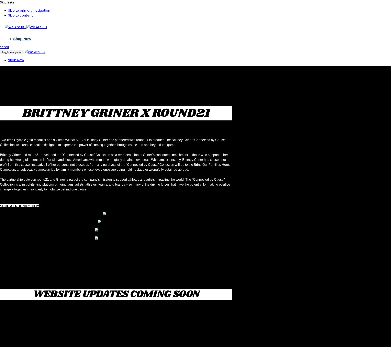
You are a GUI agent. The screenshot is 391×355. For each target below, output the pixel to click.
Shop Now (22, 39)
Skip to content (20, 15)
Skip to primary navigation (29, 10)
